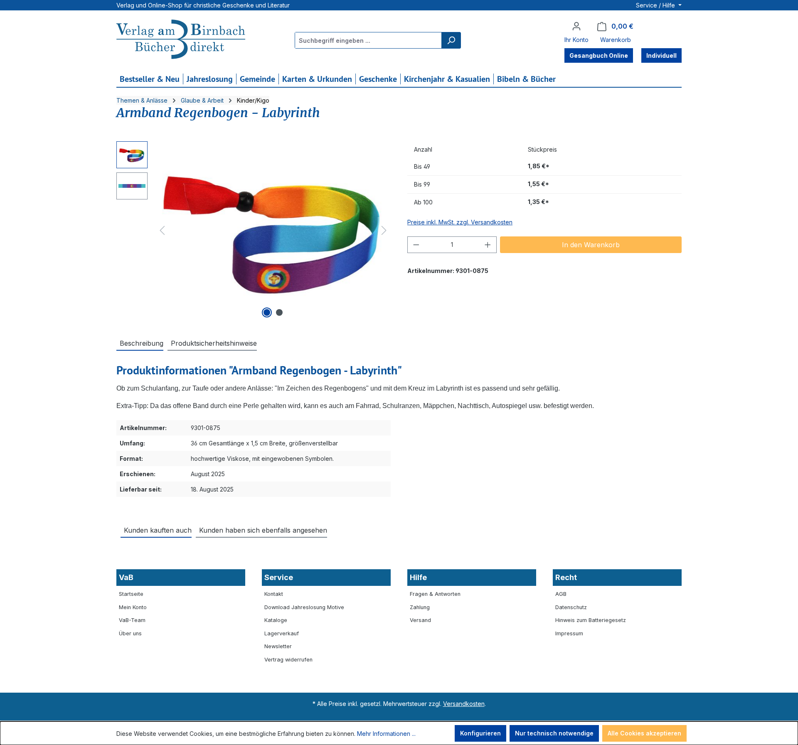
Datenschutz (571, 607)
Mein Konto (133, 607)
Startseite (131, 594)
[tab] (139, 343)
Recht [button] (566, 577)
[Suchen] (451, 40)
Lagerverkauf (281, 633)
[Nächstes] (384, 230)
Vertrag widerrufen (288, 659)
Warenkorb (615, 39)
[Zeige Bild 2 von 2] (279, 312)
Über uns (130, 633)
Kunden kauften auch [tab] (158, 530)
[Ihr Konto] (576, 26)
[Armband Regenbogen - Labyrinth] (273, 230)
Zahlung (420, 607)
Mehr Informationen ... (386, 733)
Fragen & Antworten (435, 594)
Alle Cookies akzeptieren (644, 733)
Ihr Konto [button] (576, 39)
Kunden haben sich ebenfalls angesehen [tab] (263, 530)
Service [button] (278, 577)
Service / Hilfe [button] (656, 5)
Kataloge (275, 620)
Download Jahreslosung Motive (304, 607)
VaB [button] (126, 577)
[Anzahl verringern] (416, 244)
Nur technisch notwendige (554, 733)
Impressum (569, 633)
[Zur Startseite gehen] (180, 40)
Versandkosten (464, 703)
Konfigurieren (480, 733)
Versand (420, 620)
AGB (560, 594)
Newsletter (278, 646)
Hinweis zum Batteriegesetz (590, 620)
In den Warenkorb (591, 245)
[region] (253, 230)
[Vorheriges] (162, 230)
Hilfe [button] (418, 577)
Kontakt (273, 594)
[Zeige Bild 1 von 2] (267, 312)
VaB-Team (132, 620)
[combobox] (368, 40)
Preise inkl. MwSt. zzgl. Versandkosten (459, 222)
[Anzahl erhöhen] (488, 244)
